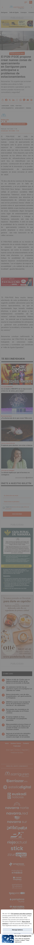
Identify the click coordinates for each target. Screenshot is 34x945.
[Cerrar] (33, 934)
